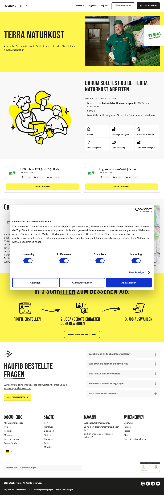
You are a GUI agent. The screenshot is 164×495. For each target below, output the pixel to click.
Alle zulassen (128, 282)
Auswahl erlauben (82, 282)
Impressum (9, 490)
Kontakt (8, 431)
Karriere (127, 427)
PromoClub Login (12, 443)
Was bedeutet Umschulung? (97, 423)
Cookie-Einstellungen (64, 490)
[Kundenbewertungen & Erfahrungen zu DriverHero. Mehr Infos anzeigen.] (150, 467)
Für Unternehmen (123, 5)
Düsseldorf (49, 431)
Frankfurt (48, 427)
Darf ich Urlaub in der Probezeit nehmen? (98, 435)
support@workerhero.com (17, 388)
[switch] (64, 260)
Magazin (8, 435)
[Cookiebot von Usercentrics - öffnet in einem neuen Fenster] (138, 209)
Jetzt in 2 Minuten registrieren (82, 334)
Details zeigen (137, 272)
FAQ (6, 427)
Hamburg (48, 439)
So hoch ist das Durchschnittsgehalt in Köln (101, 428)
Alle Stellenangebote (13, 423)
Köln (46, 423)
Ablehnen (35, 282)
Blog (126, 435)
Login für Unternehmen (135, 439)
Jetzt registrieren (148, 5)
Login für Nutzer (11, 439)
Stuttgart (48, 435)
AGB (30, 490)
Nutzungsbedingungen (43, 490)
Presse (127, 431)
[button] (9, 451)
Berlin (46, 443)
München (48, 447)
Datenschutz (21, 490)
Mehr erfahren (42, 187)
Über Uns (128, 423)
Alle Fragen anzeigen (17, 397)
